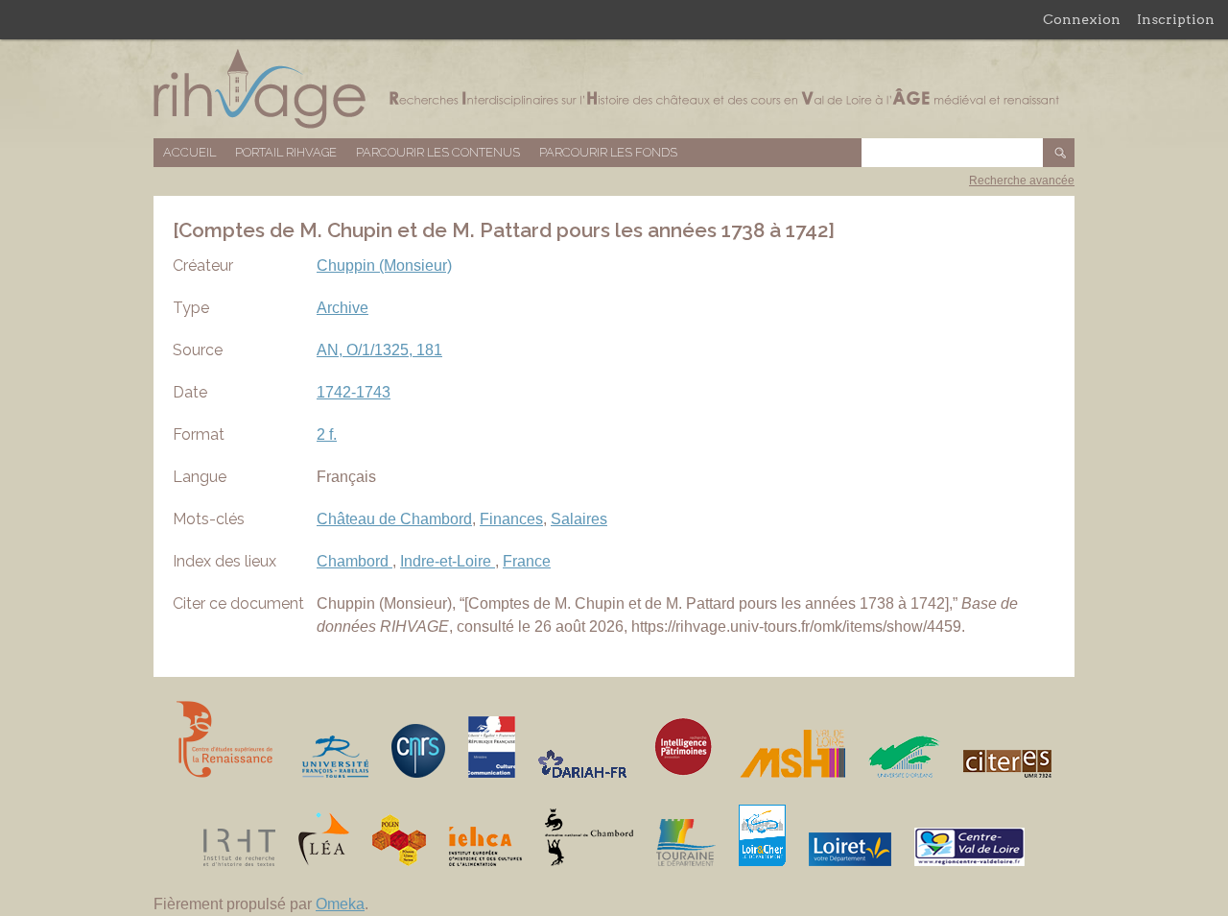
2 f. (327, 434)
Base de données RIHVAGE (614, 89)
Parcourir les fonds (608, 152)
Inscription (1176, 19)
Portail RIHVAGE (286, 152)
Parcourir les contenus (438, 152)
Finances (511, 519)
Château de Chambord (394, 519)
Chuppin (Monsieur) (384, 265)
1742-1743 (353, 392)
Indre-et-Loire (447, 561)
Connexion (1082, 19)
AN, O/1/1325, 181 (379, 350)
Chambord (354, 561)
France (527, 561)
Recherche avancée (1021, 180)
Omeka (340, 904)
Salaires (579, 519)
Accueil (189, 152)
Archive (342, 308)
